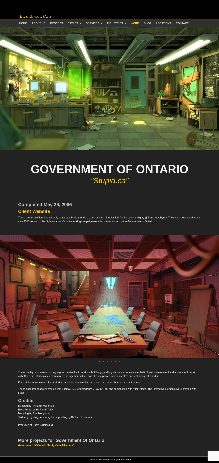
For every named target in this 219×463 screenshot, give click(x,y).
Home (23, 23)
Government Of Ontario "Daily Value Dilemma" (46, 445)
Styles (73, 23)
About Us (38, 23)
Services (92, 23)
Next (214, 296)
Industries (115, 23)
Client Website (34, 211)
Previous (5, 296)
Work (135, 23)
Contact (182, 23)
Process (56, 23)
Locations (163, 23)
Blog (147, 23)
